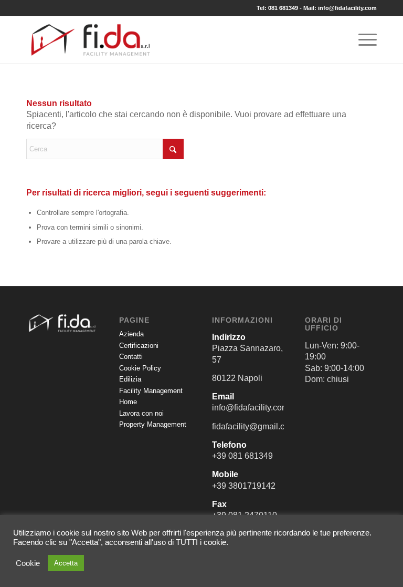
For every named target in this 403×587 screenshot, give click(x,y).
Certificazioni (138, 345)
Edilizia (130, 379)
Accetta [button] (66, 563)
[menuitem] (362, 40)
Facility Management (151, 391)
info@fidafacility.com (347, 8)
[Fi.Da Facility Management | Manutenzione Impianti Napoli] (90, 40)
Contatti (131, 357)
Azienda (131, 334)
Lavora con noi (141, 413)
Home (128, 402)
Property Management (152, 424)
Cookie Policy (140, 368)
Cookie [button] (28, 563)
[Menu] (362, 40)
